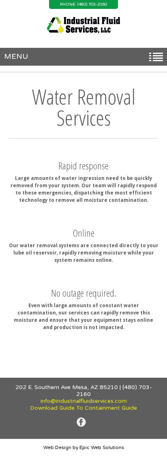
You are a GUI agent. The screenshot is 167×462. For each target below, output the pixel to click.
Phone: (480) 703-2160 (83, 4)
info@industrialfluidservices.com (84, 401)
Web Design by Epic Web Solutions (83, 447)
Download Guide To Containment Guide (83, 407)
